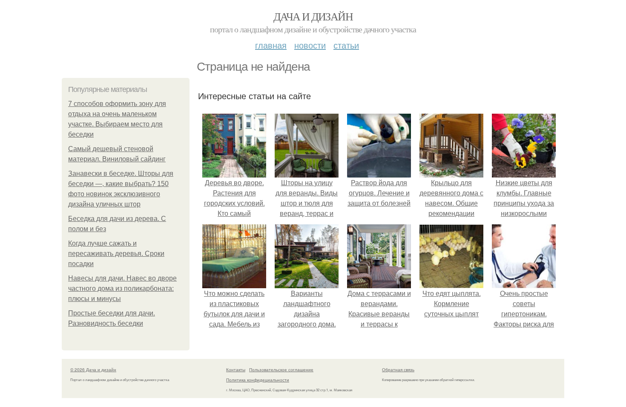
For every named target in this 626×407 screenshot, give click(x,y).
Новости (310, 45)
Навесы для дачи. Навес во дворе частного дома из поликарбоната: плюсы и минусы (122, 288)
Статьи (346, 45)
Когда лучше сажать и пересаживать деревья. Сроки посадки (116, 253)
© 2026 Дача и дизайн (93, 370)
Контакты (235, 370)
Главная (271, 45)
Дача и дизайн (313, 16)
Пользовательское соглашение (281, 370)
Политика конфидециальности (257, 380)
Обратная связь (398, 370)
